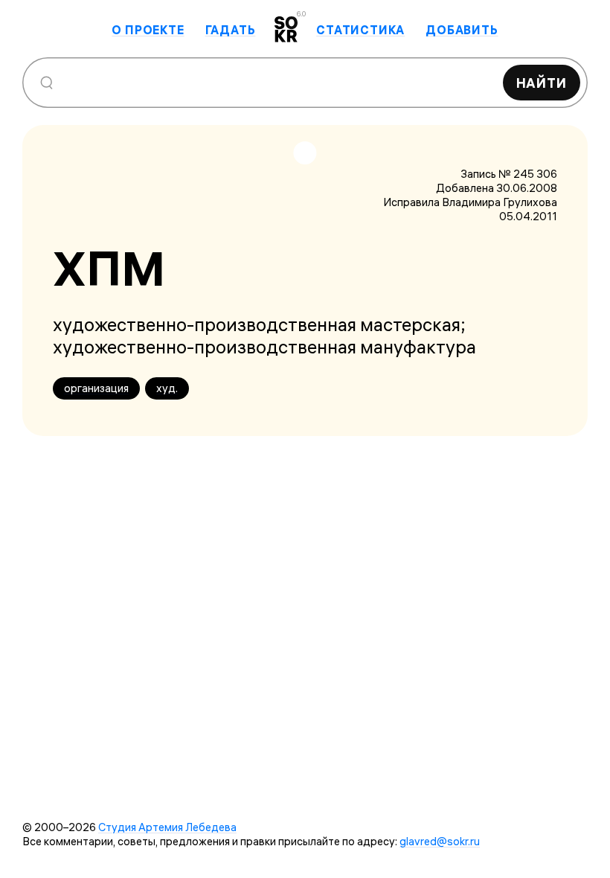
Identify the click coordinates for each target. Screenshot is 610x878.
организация (96, 388)
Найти (542, 83)
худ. (167, 388)
